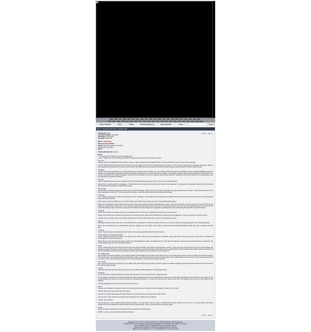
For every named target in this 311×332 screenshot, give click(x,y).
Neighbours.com (147, 329)
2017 (157, 121)
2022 (179, 121)
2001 (181, 119)
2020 (171, 121)
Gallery (131, 124)
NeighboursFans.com (135, 322)
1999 (172, 119)
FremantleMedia (159, 329)
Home (99, 129)
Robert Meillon (109, 143)
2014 (144, 121)
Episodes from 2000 (109, 129)
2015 (149, 121)
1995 (155, 119)
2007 (114, 121)
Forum (181, 124)
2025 (192, 121)
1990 (133, 119)
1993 (146, 119)
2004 (194, 119)
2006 (109, 121)
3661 (204, 134)
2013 (140, 121)
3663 (209, 134)
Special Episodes (165, 124)
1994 (150, 119)
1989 (128, 119)
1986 (115, 119)
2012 (136, 121)
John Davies (107, 141)
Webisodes (199, 121)
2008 (118, 121)
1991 (137, 119)
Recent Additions (105, 124)
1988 (124, 119)
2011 (131, 121)
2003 (190, 119)
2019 (166, 121)
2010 (127, 121)
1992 (142, 119)
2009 (123, 121)
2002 (185, 119)
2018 (162, 121)
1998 (168, 119)
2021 (175, 121)
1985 (111, 119)
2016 (153, 121)
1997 (163, 119)
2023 (184, 121)
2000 (177, 119)
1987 (120, 119)
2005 (198, 119)
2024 (188, 121)
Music (120, 124)
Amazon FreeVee (172, 329)
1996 (159, 119)
